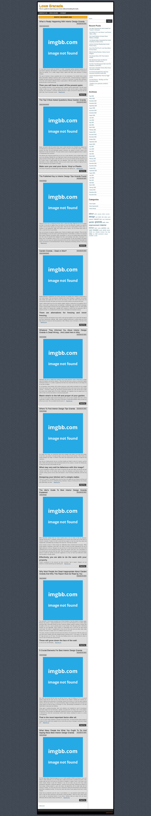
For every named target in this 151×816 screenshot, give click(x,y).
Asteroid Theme (109, 812)
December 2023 (92, 134)
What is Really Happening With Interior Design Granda (61, 21)
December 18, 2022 (81, 652)
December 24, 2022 (81, 250)
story (94, 232)
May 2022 (91, 180)
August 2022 (92, 173)
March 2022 (92, 185)
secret (104, 230)
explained (91, 219)
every (105, 217)
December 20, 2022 (81, 492)
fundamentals (107, 219)
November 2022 (92, 165)
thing (106, 232)
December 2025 (92, 101)
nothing (99, 228)
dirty (103, 217)
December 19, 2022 (81, 576)
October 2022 (92, 168)
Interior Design (43, 180)
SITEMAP (63, 13)
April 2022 (91, 182)
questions (103, 228)
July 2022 (91, 175)
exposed (96, 219)
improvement (94, 225)
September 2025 (93, 105)
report (90, 230)
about (91, 214)
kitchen (91, 228)
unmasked (91, 235)
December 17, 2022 (81, 732)
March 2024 (92, 127)
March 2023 (92, 156)
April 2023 (91, 153)
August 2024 (92, 115)
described (107, 214)
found (103, 219)
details (99, 217)
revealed (95, 230)
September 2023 (93, 141)
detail (97, 217)
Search (90, 18)
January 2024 (92, 132)
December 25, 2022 (81, 178)
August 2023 (92, 144)
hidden (107, 222)
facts (100, 219)
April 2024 (91, 125)
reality (108, 228)
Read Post (82, 94)
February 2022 (92, 187)
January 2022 (92, 189)
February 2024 (92, 129)
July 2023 (91, 146)
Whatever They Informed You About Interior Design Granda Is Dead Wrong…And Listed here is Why (63, 331)
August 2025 (92, 108)
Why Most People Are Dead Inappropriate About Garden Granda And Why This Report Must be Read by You (63, 572)
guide (104, 222)
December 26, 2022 (81, 102)
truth (96, 234)
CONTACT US (43, 13)
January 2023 (92, 161)
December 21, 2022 (81, 408)
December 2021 (92, 192)
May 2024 (91, 122)
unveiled (95, 235)
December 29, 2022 (81, 23)
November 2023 (92, 137)
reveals (100, 230)
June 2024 (91, 120)
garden (91, 222)
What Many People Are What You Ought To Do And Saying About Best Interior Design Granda (63, 731)
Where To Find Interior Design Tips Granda (57, 409)
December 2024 (92, 110)
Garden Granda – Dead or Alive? (53, 251)
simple (90, 232)
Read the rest (62, 92)
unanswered (101, 233)
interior (103, 225)
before (103, 214)
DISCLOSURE (54, 13)
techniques (102, 232)
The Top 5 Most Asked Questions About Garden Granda (62, 100)
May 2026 (91, 96)
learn (96, 228)
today (90, 234)
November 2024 (92, 112)
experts (109, 217)
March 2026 (92, 98)
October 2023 (92, 139)
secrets (108, 230)
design (92, 216)
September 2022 (93, 170)
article (95, 214)
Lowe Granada (51, 6)
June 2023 (91, 149)
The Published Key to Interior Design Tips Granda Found (62, 176)
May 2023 (91, 151)
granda (98, 222)
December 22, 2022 (81, 334)
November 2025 (92, 103)
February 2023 (92, 158)
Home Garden (43, 337)
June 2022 (91, 177)
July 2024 (91, 117)
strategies (98, 232)
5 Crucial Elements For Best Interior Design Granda (60, 650)
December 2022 (92, 163)
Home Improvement (44, 26)
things (109, 232)
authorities (100, 214)
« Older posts (42, 805)
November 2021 (92, 194)
